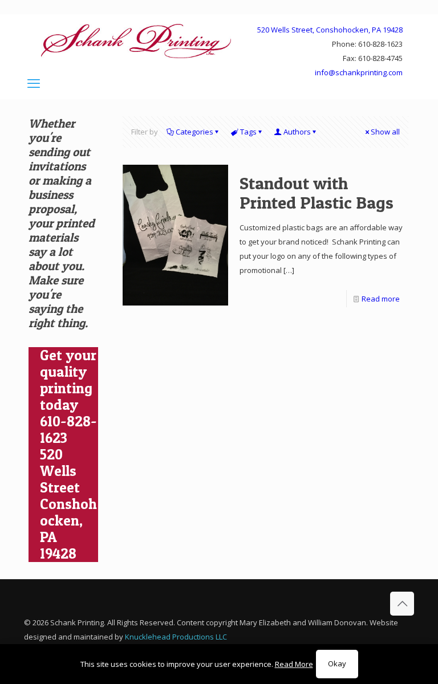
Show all (385, 132)
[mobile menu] (33, 82)
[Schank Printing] (136, 40)
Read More (294, 664)
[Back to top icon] (402, 604)
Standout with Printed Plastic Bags (317, 193)
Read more (381, 299)
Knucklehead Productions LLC (176, 637)
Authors (297, 132)
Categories (194, 132)
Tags (248, 132)
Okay (337, 663)
